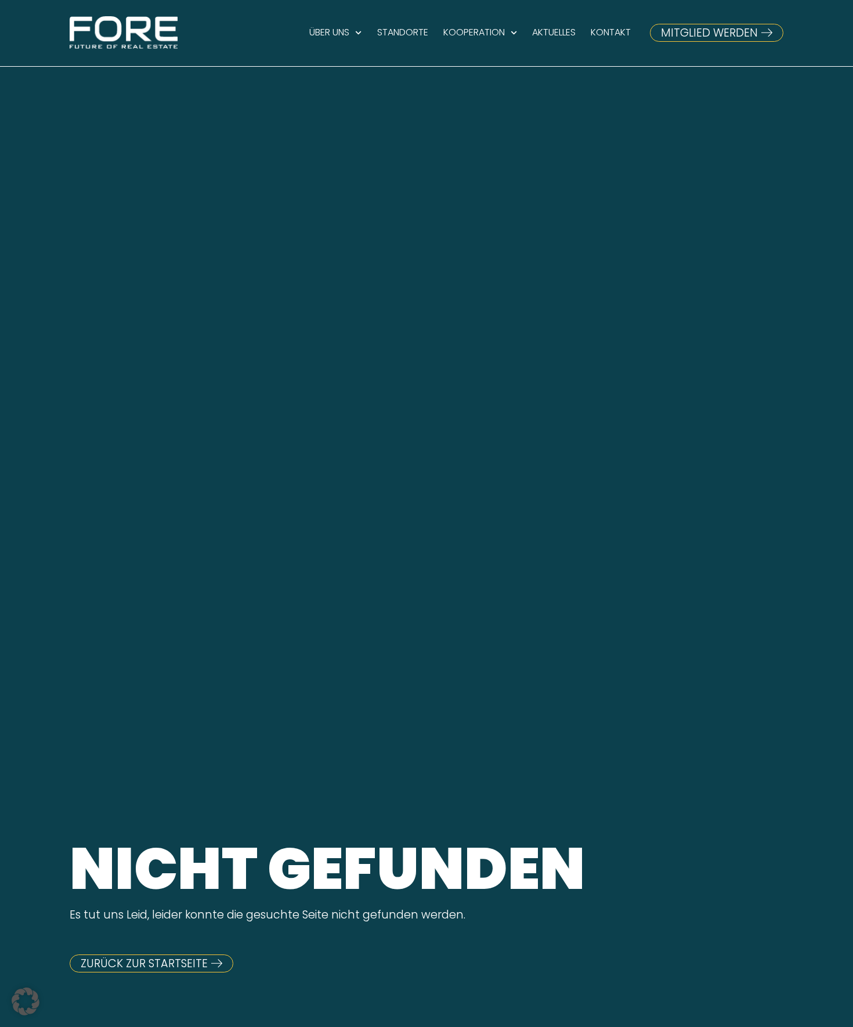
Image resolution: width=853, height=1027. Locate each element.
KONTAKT (611, 32)
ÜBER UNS (329, 32)
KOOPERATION (474, 32)
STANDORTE (402, 32)
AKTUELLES (554, 32)
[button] (25, 1001)
